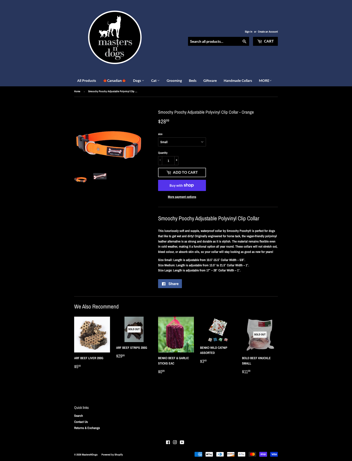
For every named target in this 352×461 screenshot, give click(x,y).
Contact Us (81, 421)
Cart (268, 41)
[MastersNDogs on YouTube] (182, 442)
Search (78, 415)
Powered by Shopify (112, 454)
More (264, 80)
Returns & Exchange (87, 428)
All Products (86, 80)
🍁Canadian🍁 (114, 80)
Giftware (210, 80)
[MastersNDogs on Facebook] (168, 442)
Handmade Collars (238, 80)
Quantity (162, 153)
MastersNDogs (90, 454)
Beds (192, 80)
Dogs (137, 80)
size (160, 134)
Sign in (248, 31)
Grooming (174, 80)
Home (77, 91)
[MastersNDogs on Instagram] (175, 442)
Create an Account (268, 31)
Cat (154, 80)
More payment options (182, 196)
